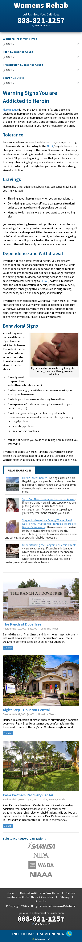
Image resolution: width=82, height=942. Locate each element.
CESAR (44, 281)
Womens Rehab (41, 5)
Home (10, 893)
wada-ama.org (41, 855)
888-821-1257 (41, 20)
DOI (24, 408)
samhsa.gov (41, 845)
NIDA (50, 146)
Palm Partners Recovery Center (28, 795)
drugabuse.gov (41, 865)
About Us (41, 901)
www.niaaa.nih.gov (41, 874)
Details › (8, 647)
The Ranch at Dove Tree (22, 624)
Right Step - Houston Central (26, 709)
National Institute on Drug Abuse (39, 893)
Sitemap (65, 897)
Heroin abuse (11, 109)
